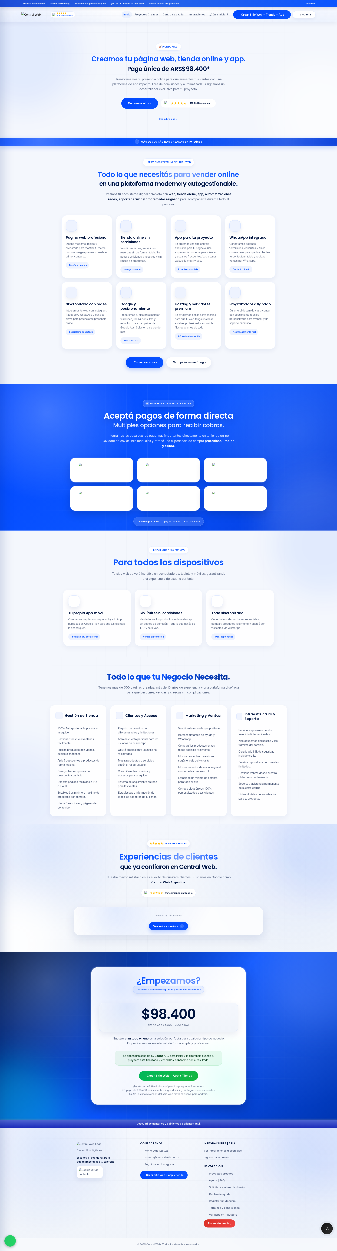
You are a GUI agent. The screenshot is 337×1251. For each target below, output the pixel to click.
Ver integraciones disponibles (223, 1150)
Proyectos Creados (146, 14)
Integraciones (196, 14)
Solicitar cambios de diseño (227, 1187)
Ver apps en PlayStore (223, 1214)
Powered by (168, 915)
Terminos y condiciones (224, 1207)
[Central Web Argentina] (34, 14)
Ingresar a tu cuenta (216, 1157)
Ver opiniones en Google (189, 362)
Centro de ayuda (173, 14)
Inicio (126, 14)
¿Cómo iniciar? (218, 14)
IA (327, 1228)
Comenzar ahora (139, 103)
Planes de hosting (219, 1223)
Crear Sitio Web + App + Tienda (169, 1075)
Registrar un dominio (222, 1201)
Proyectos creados (221, 1173)
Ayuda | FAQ (217, 1180)
